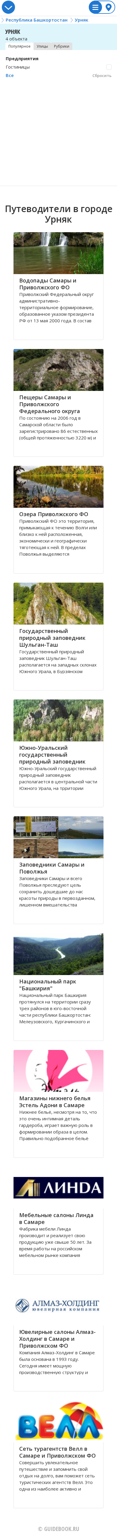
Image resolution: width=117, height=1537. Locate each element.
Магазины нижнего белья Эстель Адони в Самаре (55, 1102)
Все (10, 75)
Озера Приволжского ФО (53, 514)
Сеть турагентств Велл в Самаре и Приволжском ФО (57, 1452)
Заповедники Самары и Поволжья (52, 868)
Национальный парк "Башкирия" (47, 985)
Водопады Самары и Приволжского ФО (47, 284)
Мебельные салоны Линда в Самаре (56, 1218)
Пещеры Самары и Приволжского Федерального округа (49, 404)
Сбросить (102, 75)
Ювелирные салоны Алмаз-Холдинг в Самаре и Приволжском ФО (57, 1338)
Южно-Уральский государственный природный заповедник (52, 754)
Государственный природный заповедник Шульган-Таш (52, 637)
